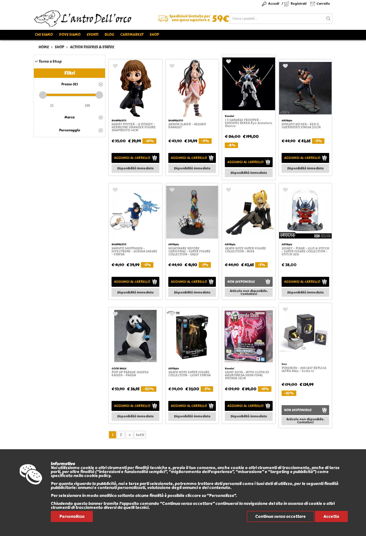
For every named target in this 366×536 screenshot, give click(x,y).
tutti (140, 435)
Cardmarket (131, 34)
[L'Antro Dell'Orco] (108, 18)
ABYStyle (287, 120)
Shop (154, 34)
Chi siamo (44, 34)
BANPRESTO (119, 120)
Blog (109, 34)
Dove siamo (69, 34)
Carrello (323, 3)
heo (284, 364)
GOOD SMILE (119, 368)
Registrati (298, 3)
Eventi (92, 34)
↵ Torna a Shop (48, 61)
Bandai (229, 116)
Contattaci (249, 293)
